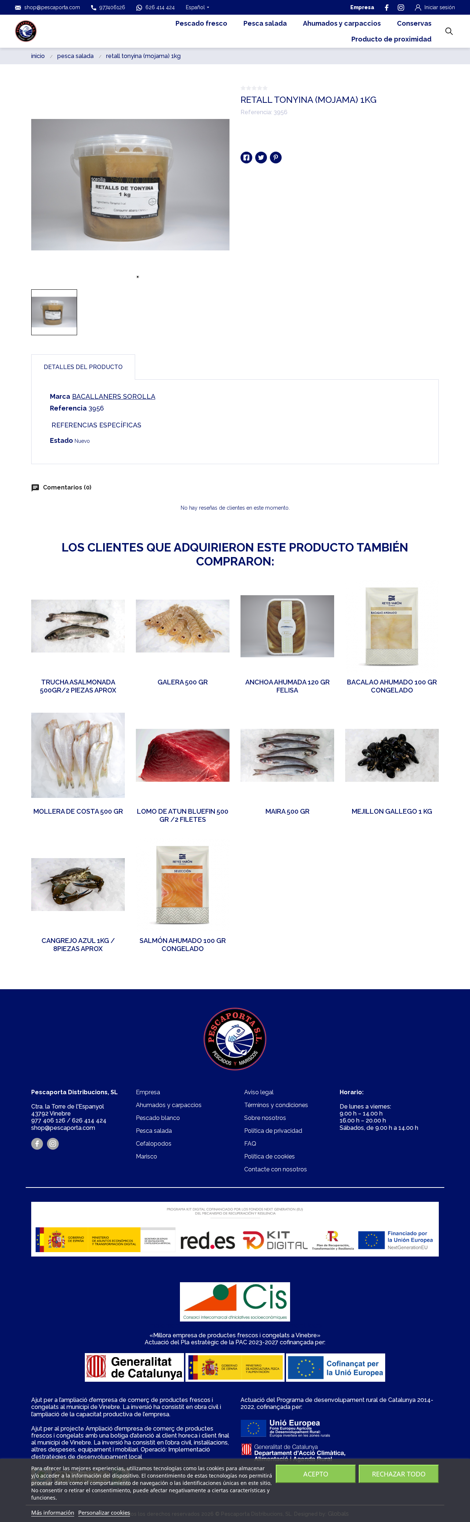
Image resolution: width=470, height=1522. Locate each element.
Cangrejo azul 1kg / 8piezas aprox (78, 945)
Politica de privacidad (273, 1130)
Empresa (362, 7)
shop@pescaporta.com (52, 7)
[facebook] (387, 7)
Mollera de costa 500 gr (78, 811)
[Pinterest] (276, 157)
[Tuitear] (261, 157)
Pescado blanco (158, 1117)
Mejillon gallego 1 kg (392, 811)
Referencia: (256, 112)
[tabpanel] (130, 185)
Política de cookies (269, 1156)
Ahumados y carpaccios (342, 23)
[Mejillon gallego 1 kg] (427, 719)
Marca (60, 396)
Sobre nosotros (265, 1117)
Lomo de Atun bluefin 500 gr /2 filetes (182, 815)
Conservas (414, 23)
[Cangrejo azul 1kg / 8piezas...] (113, 849)
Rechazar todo (399, 1473)
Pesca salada (265, 23)
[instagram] (401, 7)
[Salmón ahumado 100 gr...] (218, 849)
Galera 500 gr (183, 682)
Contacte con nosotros (275, 1169)
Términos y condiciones (276, 1105)
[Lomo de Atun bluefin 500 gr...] (218, 719)
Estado (61, 440)
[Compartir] (246, 157)
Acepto (315, 1473)
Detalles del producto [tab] (83, 367)
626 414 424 (160, 7)
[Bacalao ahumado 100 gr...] (427, 590)
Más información (52, 1512)
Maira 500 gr (287, 811)
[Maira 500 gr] (323, 719)
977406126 (112, 7)
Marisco (146, 1156)
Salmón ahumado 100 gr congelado (183, 945)
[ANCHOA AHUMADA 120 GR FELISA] (323, 590)
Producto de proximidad (391, 39)
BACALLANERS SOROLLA (113, 396)
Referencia (68, 408)
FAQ (250, 1143)
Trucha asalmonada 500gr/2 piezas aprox (78, 686)
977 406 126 (48, 1120)
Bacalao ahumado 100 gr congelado (392, 686)
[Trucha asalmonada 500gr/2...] (113, 590)
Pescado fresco (201, 23)
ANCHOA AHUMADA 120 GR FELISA (287, 686)
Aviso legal (259, 1092)
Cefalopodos (153, 1143)
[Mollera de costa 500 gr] (113, 719)
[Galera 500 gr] (218, 590)
